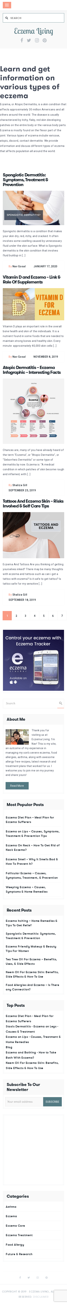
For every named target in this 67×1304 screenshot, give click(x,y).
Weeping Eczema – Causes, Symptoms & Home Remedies (26, 889)
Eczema (11, 1216)
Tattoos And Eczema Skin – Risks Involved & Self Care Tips (33, 503)
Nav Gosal (19, 266)
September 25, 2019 (22, 490)
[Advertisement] (33, 1149)
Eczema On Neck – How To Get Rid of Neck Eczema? (33, 847)
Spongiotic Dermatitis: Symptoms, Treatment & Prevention (25, 180)
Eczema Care (15, 1225)
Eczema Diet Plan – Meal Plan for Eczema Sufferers (30, 819)
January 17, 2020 (45, 266)
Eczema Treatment (19, 1235)
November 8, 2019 (46, 356)
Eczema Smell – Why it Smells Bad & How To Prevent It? (32, 861)
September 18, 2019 (22, 599)
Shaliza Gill (19, 485)
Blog (9, 1047)
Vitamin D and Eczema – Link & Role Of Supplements (31, 279)
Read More (17, 785)
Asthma (11, 1206)
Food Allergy (15, 1244)
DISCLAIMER (41, 1296)
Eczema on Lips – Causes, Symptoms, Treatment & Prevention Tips (33, 833)
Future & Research (19, 1254)
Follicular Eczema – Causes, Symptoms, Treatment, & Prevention (32, 875)
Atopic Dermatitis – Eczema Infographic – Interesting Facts (32, 370)
